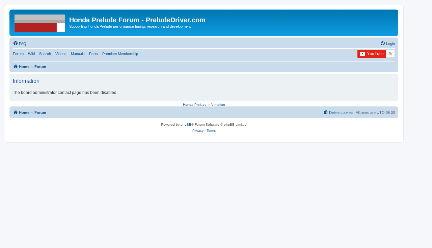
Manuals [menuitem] (78, 54)
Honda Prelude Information (204, 104)
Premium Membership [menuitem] (120, 54)
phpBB (186, 124)
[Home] (40, 22)
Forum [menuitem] (18, 54)
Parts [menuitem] (93, 54)
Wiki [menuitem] (31, 54)
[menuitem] (19, 44)
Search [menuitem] (45, 54)
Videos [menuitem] (60, 54)
